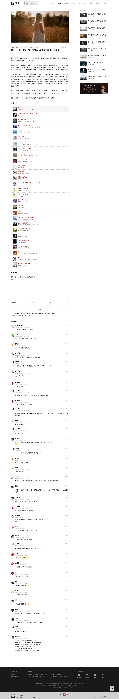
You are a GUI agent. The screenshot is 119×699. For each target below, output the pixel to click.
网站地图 (54, 685)
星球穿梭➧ (52, 674)
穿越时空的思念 (22, 177)
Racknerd (69, 683)
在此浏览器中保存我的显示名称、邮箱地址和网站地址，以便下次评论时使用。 (35, 313)
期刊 (59, 3)
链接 (91, 3)
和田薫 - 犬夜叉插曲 (23, 179)
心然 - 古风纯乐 (22, 207)
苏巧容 (17, 344)
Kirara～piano (22, 142)
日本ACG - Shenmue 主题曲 (25, 161)
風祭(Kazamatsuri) (23, 188)
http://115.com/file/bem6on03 (42, 366)
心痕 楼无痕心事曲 (23, 246)
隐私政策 (70, 685)
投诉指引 (75, 685)
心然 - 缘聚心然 (22, 196)
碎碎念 (66, 3)
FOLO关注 (49, 685)
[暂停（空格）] (64, 694)
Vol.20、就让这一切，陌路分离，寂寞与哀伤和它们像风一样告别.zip (37, 98)
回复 (67, 325)
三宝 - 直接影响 (22, 242)
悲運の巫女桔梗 (22, 171)
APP (85, 3)
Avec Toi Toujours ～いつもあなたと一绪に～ (29, 114)
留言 (97, 3)
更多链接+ (59, 674)
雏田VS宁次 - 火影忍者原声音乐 (26, 121)
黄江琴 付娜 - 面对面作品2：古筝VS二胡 (28, 225)
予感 (19, 257)
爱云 (75, 683)
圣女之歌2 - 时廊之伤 (24, 229)
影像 (79, 3)
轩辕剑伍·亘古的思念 (24, 194)
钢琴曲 (36, 47)
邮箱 (32, 302)
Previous (83, 88)
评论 (12, 279)
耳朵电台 (30, 674)
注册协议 (65, 685)
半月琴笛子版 (22, 165)
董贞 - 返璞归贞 (22, 167)
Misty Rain (21, 131)
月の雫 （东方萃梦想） (24, 263)
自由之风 (17, 353)
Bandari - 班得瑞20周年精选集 (25, 219)
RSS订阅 (44, 685)
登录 (105, 3)
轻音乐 (31, 47)
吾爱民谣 (42, 676)
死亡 (19, 234)
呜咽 (21, 47)
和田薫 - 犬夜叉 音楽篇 (23, 173)
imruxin (17, 438)
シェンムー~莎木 (23, 159)
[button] (112, 688)
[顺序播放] (102, 696)
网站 (51, 302)
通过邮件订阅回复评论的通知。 (22, 316)
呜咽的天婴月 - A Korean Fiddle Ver (26, 109)
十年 (17, 47)
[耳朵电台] (94, 88)
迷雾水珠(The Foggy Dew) (25, 217)
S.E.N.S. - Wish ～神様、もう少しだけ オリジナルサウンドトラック (29, 127)
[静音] (105, 696)
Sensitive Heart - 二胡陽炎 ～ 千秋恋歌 (27, 259)
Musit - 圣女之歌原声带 (24, 230)
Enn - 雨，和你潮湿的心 (24, 132)
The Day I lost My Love (24, 148)
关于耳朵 (13, 674)
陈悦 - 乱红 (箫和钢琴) (23, 213)
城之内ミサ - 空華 (22, 190)
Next (105, 88)
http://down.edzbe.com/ (29, 413)
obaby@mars (35, 676)
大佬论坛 (66, 676)
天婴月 (26, 47)
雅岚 (16, 609)
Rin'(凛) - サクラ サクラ (23, 138)
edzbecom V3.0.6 (58, 683)
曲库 (72, 3)
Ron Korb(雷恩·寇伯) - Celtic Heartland (27, 150)
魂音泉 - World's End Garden (25, 202)
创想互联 (36, 674)
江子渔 (60, 676)
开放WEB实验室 (14, 676)
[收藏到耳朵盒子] (63, 109)
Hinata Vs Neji (22, 119)
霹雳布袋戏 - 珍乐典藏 (23, 248)
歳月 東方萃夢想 (22, 200)
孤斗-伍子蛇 (18, 325)
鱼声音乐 (55, 676)
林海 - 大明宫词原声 (23, 236)
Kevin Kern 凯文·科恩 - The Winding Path (28, 155)
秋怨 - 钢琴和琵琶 (23, 223)
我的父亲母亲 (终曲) (23, 240)
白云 (29, 676)
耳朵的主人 (18, 361)
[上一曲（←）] (60, 695)
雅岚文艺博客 (48, 676)
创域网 (41, 674)
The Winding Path (23, 154)
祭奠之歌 (20, 206)
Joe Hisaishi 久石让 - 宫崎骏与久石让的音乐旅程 (29, 254)
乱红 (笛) (20, 211)
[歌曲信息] (65, 109)
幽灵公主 (20, 252)
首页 (53, 3)
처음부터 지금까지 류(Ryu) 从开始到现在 (29, 183)
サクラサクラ (22, 136)
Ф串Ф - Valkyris (22, 265)
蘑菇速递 (46, 674)
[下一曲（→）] (68, 695)
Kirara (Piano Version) (24, 125)
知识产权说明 (60, 685)
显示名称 (14, 302)
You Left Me (21, 108)
